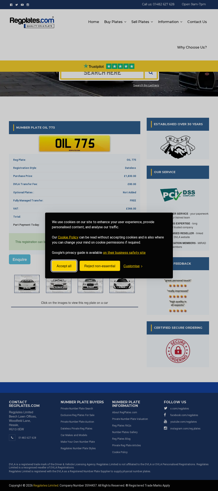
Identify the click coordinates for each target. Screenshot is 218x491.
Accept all (64, 265)
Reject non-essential (99, 265)
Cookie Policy (68, 237)
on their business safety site (124, 253)
